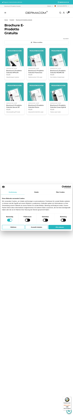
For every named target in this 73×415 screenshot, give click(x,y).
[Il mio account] (64, 13)
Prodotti (12, 19)
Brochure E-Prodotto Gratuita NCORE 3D (58, 71)
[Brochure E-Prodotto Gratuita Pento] (36, 92)
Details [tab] (36, 192)
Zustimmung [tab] (13, 192)
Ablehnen (13, 227)
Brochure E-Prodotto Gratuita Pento (36, 106)
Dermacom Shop (11, 68)
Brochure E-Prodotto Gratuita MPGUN (14, 71)
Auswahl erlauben (36, 227)
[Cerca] (60, 13)
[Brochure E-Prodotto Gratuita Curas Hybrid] (58, 92)
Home (6, 19)
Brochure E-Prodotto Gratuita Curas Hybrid (58, 106)
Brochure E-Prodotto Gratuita (12, 6)
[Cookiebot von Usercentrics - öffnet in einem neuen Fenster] (63, 187)
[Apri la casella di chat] (69, 411)
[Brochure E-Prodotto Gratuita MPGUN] (14, 57)
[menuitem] (12, 6)
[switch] (27, 220)
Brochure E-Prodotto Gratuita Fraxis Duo (36, 71)
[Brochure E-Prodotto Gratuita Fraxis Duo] (36, 57)
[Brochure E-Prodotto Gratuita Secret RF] (14, 92)
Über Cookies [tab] (60, 192)
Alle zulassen (60, 227)
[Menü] (70, 397)
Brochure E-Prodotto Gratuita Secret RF (14, 106)
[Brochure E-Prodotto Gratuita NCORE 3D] (58, 57)
